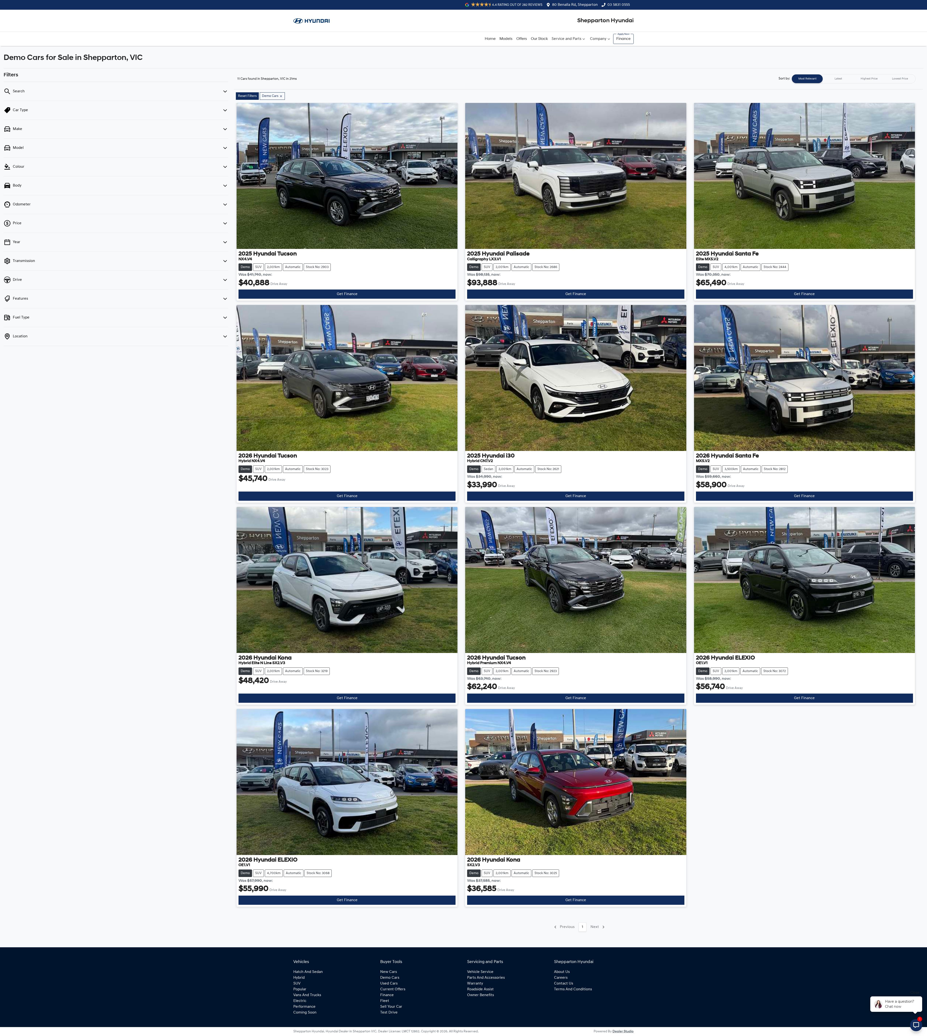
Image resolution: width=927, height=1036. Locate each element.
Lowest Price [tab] (900, 78)
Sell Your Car (391, 1007)
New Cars (388, 972)
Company (598, 39)
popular (299, 989)
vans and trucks (307, 995)
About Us (562, 972)
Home (490, 39)
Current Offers (392, 989)
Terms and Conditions (573, 989)
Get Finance (347, 294)
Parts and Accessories (486, 978)
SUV (297, 983)
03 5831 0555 (618, 5)
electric (299, 1001)
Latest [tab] (838, 78)
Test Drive (389, 1012)
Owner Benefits (480, 995)
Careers (561, 978)
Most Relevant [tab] (807, 78)
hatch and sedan (308, 972)
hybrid (299, 978)
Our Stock (539, 39)
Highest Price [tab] (869, 78)
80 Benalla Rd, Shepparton (575, 5)
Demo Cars (389, 978)
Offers (521, 39)
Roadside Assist (480, 989)
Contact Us (563, 983)
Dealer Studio (623, 1031)
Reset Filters (247, 96)
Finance (623, 39)
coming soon (304, 1012)
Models (506, 39)
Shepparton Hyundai (605, 21)
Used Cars (389, 983)
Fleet (384, 1001)
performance (304, 1007)
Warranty (475, 983)
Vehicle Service (480, 972)
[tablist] (854, 78)
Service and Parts (566, 39)
